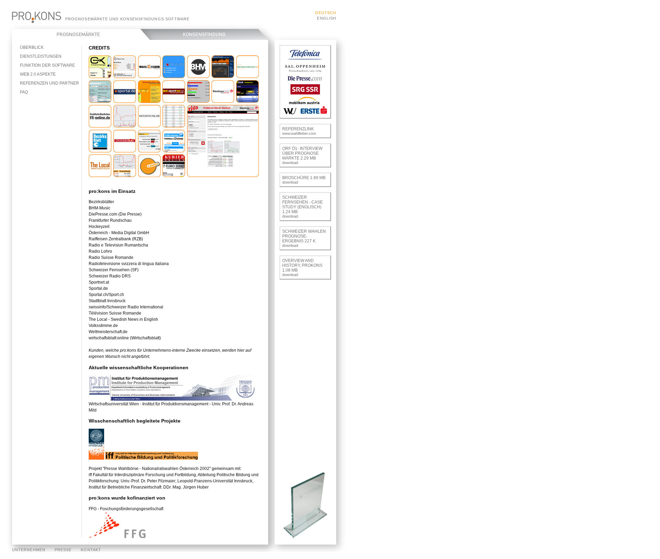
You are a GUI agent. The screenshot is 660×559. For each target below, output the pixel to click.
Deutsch (325, 13)
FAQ (24, 92)
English (326, 18)
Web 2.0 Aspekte (38, 74)
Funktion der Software (47, 65)
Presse (63, 550)
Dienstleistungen (41, 56)
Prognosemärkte (81, 34)
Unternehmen (28, 550)
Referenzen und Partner (49, 83)
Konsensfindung (209, 34)
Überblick (32, 47)
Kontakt (91, 550)
